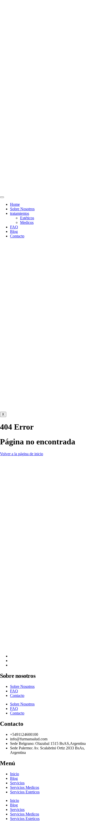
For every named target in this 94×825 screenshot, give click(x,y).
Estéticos (27, 218)
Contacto (17, 236)
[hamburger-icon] (2, 197)
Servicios (17, 783)
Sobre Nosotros (22, 209)
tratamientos (19, 213)
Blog (14, 231)
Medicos (27, 222)
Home (15, 204)
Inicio (14, 774)
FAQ (14, 227)
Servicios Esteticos (25, 792)
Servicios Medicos (24, 787)
